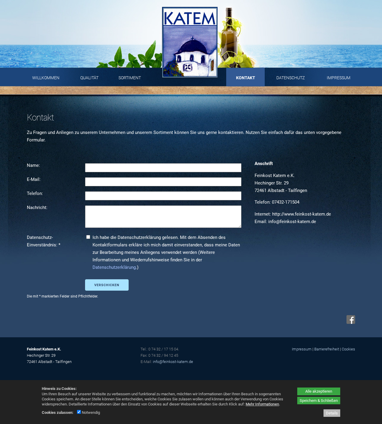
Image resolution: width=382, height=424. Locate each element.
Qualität (89, 77)
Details (332, 413)
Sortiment (129, 77)
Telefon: (35, 193)
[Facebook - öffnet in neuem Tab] (350, 322)
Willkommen (45, 77)
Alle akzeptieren (318, 391)
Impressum (338, 77)
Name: (34, 165)
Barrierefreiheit (326, 349)
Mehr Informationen (262, 404)
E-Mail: (34, 179)
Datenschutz (290, 77)
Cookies (348, 349)
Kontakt (245, 77)
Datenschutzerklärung (114, 267)
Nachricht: (38, 207)
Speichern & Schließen (319, 400)
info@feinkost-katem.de (173, 361)
